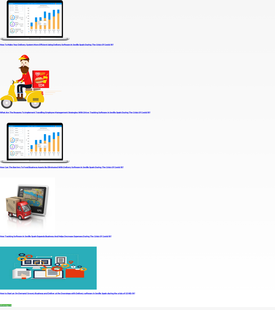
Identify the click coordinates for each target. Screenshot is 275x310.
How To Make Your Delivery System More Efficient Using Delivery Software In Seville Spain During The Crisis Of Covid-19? (56, 45)
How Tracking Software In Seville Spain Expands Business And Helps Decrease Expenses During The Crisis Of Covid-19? (55, 236)
